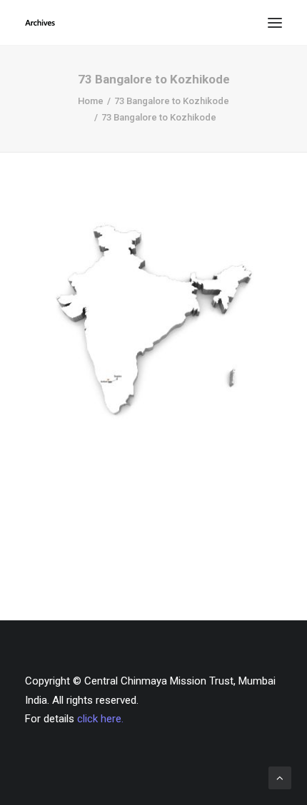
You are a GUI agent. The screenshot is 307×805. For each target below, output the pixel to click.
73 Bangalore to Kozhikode (171, 101)
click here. (100, 718)
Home (91, 101)
